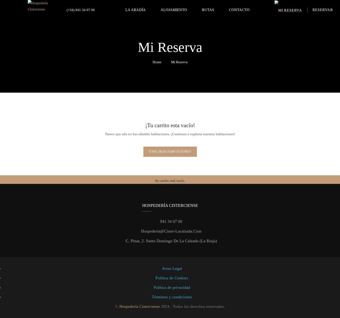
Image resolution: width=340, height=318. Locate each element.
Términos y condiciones (172, 297)
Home (157, 62)
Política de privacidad (172, 287)
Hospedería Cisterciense (139, 306)
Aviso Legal (172, 268)
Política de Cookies (171, 278)
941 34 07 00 (171, 221)
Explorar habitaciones (170, 151)
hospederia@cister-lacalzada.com (171, 231)
